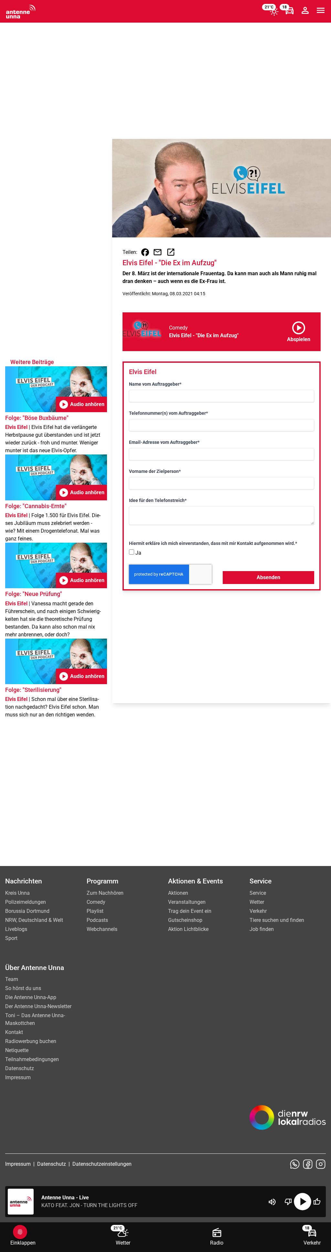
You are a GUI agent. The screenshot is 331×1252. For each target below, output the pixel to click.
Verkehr (258, 911)
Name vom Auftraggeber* (155, 384)
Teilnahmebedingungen (32, 1059)
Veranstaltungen (187, 902)
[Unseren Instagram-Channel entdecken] (320, 1164)
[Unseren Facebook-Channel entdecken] (308, 1164)
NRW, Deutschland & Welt (34, 920)
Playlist (95, 911)
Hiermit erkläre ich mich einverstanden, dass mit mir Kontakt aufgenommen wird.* (213, 543)
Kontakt (14, 1032)
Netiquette (16, 1050)
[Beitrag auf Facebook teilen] (145, 252)
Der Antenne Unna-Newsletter (38, 1006)
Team (11, 979)
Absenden (268, 577)
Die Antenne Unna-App (30, 997)
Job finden (262, 929)
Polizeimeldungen (25, 902)
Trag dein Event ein (189, 911)
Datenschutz (19, 1068)
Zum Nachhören (105, 893)
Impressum (18, 1077)
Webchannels (102, 929)
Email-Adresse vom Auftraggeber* (164, 442)
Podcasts (97, 920)
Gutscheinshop (185, 920)
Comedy (96, 902)
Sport (11, 938)
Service (258, 893)
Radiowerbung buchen (30, 1041)
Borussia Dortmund (27, 911)
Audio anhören (81, 404)
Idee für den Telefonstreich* (158, 500)
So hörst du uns (23, 988)
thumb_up (317, 1201)
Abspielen (298, 330)
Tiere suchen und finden (277, 920)
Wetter (257, 902)
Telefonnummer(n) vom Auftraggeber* (168, 413)
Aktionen (178, 893)
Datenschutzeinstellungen (102, 1164)
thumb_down (288, 1201)
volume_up (272, 1201)
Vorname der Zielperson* (155, 471)
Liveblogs (16, 929)
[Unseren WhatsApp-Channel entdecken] (295, 1164)
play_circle (302, 1201)
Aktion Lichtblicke (188, 929)
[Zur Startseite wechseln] (20, 12)
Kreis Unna (17, 893)
